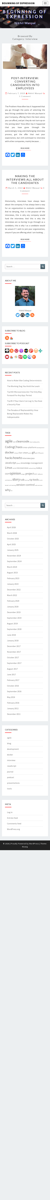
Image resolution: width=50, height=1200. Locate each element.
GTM (39, 453)
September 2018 (14, 629)
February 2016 (13, 702)
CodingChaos (13, 447)
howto (17, 458)
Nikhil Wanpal (35, 93)
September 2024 (14, 561)
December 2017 (14, 646)
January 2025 (12, 550)
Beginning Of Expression (18, 3)
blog (9, 743)
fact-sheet (23, 452)
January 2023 (12, 584)
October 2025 (13, 538)
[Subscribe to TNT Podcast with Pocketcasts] (31, 351)
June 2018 (11, 635)
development (40, 447)
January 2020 (12, 606)
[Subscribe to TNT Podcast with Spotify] (25, 357)
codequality (36, 442)
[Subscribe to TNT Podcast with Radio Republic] (20, 357)
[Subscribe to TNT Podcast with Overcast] (36, 351)
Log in (9, 812)
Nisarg (25, 847)
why (8, 490)
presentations (13, 783)
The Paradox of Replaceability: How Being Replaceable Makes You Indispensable (22, 413)
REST (35, 474)
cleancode (22, 441)
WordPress (34, 843)
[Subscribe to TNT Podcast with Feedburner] (11, 357)
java (32, 458)
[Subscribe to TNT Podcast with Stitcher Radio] (26, 351)
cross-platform (29, 447)
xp (11, 490)
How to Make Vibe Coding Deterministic (24, 380)
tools (36, 479)
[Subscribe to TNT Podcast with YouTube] (7, 357)
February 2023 (13, 578)
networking (32, 468)
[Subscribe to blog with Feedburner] (11, 338)
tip (30, 479)
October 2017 (13, 657)
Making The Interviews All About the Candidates (25, 179)
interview (26, 458)
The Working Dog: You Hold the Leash (23, 386)
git (33, 452)
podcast (10, 777)
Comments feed (14, 823)
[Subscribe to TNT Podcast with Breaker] (29, 357)
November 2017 (14, 652)
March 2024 (12, 567)
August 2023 (12, 572)
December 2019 (14, 612)
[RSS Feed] (32, 316)
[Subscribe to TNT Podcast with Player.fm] (16, 351)
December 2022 (14, 589)
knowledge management (32, 463)
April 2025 (11, 544)
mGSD (14, 468)
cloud (31, 442)
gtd (36, 453)
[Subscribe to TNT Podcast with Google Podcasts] (16, 357)
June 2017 (11, 674)
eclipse (16, 453)
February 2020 (13, 601)
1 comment (25, 96)
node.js (39, 468)
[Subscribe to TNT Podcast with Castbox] (34, 357)
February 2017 (13, 680)
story (16, 479)
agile (9, 441)
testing (27, 480)
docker (9, 452)
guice (42, 453)
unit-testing (12, 485)
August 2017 (12, 669)
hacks (9, 458)
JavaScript (10, 462)
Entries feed (12, 818)
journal (10, 771)
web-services (38, 485)
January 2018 (12, 640)
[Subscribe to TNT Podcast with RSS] (11, 351)
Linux (8, 468)
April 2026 (11, 527)
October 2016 (13, 685)
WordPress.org (13, 829)
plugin (23, 474)
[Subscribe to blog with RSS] (7, 338)
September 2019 (14, 618)
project (29, 473)
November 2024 (14, 555)
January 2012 (12, 708)
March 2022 (12, 595)
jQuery (18, 463)
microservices (22, 468)
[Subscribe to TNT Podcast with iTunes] (21, 351)
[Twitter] (18, 316)
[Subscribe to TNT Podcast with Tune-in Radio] (40, 351)
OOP (7, 474)
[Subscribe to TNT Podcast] (7, 351)
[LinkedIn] (27, 316)
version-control (25, 484)
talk (22, 479)
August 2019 (12, 623)
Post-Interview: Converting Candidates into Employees (25, 83)
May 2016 (11, 697)
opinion (15, 473)
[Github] (23, 316)
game (30, 453)
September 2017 (14, 663)
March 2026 (12, 533)
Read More (26, 148)
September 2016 (14, 691)
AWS (14, 442)
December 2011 (14, 714)
